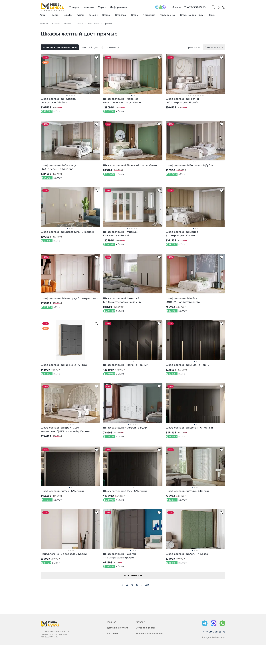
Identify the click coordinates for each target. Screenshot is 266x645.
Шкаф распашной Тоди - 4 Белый (187, 491)
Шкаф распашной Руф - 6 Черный (125, 491)
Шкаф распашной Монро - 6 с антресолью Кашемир (183, 233)
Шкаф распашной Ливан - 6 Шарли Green (130, 165)
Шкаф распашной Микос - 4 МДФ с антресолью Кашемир (122, 300)
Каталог (140, 621)
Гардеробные (167, 15)
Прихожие (149, 15)
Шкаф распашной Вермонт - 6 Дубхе (189, 165)
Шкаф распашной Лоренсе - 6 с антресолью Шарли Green (122, 100)
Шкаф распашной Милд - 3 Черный (188, 364)
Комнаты (88, 7)
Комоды (93, 15)
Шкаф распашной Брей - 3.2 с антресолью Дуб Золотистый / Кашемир (66, 429)
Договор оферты (145, 627)
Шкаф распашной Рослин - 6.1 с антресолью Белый (182, 100)
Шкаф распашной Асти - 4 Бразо (187, 553)
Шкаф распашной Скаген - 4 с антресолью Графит (119, 555)
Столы (134, 15)
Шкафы (68, 15)
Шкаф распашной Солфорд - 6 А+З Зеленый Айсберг (58, 167)
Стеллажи (121, 15)
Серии (55, 15)
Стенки (106, 15)
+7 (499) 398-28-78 (194, 7)
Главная (111, 621)
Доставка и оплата (117, 627)
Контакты (112, 633)
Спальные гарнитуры (192, 15)
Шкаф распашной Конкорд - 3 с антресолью (69, 298)
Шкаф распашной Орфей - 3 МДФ (125, 427)
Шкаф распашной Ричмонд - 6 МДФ (64, 364)
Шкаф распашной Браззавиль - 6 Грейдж (67, 231)
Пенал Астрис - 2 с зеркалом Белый (64, 553)
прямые (113, 47)
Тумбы (80, 15)
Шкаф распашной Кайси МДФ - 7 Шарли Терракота (183, 300)
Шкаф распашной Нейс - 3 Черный (125, 364)
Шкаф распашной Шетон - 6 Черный (189, 427)
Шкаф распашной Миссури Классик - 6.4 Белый (120, 233)
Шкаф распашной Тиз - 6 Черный (62, 491)
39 (147, 585)
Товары (74, 7)
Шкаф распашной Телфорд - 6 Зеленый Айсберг (58, 100)
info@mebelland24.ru (213, 637)
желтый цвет (92, 47)
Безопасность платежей (149, 633)
